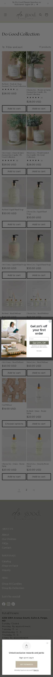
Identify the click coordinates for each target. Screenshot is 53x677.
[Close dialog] (50, 321)
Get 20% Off (39, 342)
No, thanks (39, 351)
